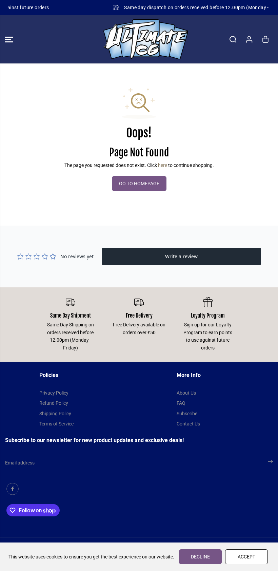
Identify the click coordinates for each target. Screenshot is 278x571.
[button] (9, 39)
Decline (200, 556)
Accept (246, 556)
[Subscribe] (270, 462)
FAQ (181, 403)
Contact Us (188, 423)
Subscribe (187, 413)
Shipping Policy (55, 413)
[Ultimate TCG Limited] (137, 39)
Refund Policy (53, 403)
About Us (186, 393)
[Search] (232, 39)
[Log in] (249, 39)
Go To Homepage (139, 183)
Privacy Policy (53, 393)
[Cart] (265, 39)
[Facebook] (12, 488)
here (162, 165)
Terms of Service (56, 423)
